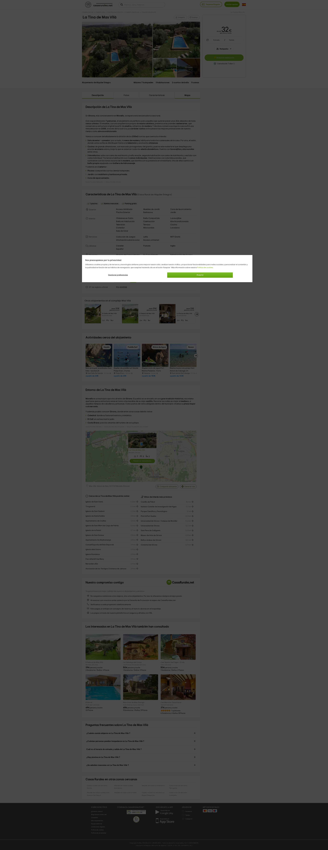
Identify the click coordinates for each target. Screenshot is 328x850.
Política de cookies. (205, 267)
